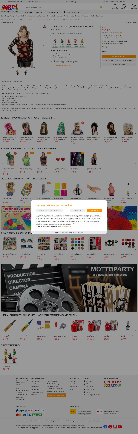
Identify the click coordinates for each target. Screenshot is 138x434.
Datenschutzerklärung (67, 232)
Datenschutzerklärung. (65, 226)
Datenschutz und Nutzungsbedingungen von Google (56, 220)
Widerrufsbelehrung (78, 232)
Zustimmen (94, 210)
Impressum (57, 232)
